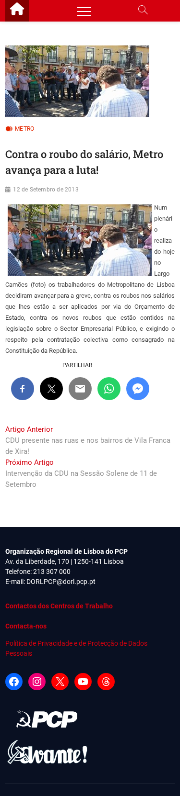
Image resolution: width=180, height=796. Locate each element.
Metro (24, 128)
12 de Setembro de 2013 (45, 189)
